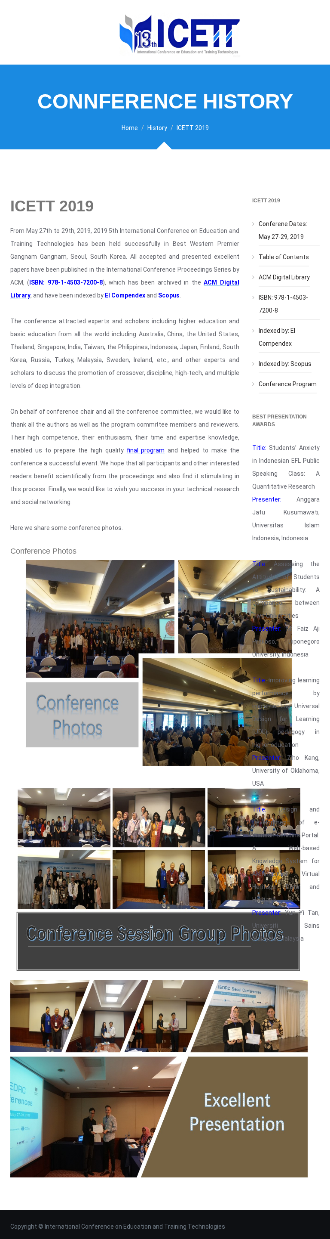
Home (130, 127)
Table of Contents (284, 257)
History (157, 127)
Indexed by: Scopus (285, 363)
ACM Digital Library (284, 277)
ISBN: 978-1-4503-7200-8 (283, 304)
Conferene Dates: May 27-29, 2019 (283, 230)
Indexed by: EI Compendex (277, 337)
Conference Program (288, 384)
